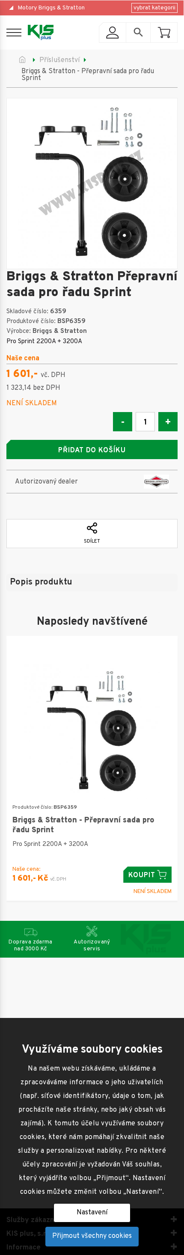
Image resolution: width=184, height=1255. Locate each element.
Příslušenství (59, 60)
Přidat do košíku (92, 450)
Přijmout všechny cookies (92, 1236)
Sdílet (92, 541)
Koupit (141, 875)
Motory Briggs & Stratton (51, 8)
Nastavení (92, 1212)
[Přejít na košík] (164, 32)
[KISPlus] (40, 32)
